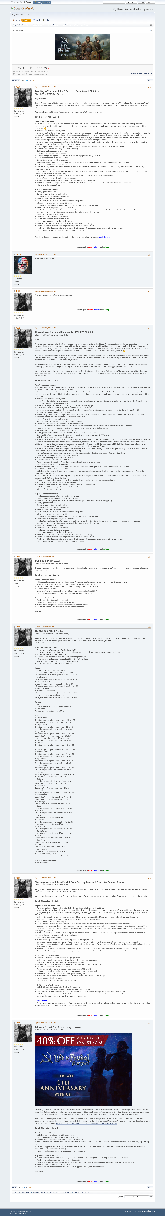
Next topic (148, 73)
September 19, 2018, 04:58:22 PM (45, 1023)
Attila (18, 254)
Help (134, 1211)
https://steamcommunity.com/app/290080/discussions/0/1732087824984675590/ (86, 1123)
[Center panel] (151, 25)
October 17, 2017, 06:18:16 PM (44, 626)
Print (150, 80)
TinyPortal (128, 1211)
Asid (18, 87)
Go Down (15, 80)
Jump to (121, 1197)
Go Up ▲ (152, 1211)
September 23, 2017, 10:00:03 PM (45, 291)
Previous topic (137, 73)
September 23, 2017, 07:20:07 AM (45, 254)
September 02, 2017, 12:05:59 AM (45, 87)
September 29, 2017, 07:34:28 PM (45, 328)
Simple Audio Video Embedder (18, 1213)
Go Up (14, 1187)
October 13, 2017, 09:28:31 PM (44, 556)
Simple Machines (26, 1211)
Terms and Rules (143, 1211)
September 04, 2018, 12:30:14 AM (45, 878)
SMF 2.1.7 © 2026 (15, 1211)
